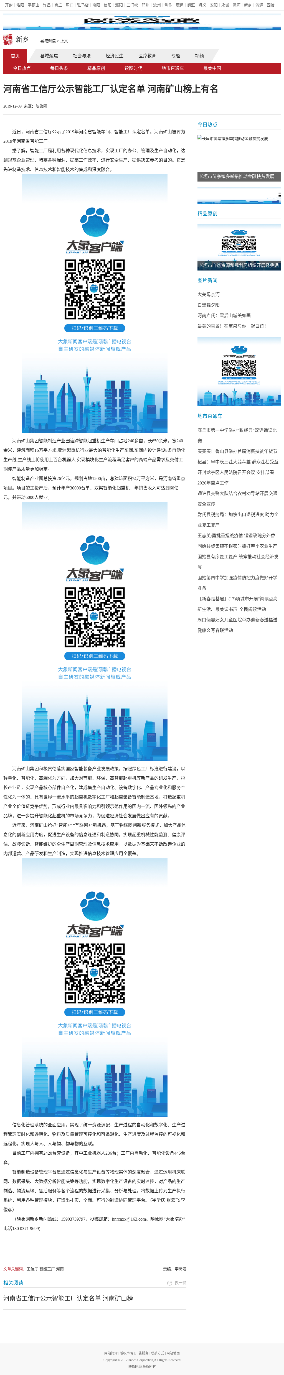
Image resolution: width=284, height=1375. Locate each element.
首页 (15, 55)
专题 (175, 55)
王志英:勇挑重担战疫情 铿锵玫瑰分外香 (236, 535)
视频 (199, 55)
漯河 (236, 5)
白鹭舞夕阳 (208, 305)
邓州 (145, 5)
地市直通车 (173, 68)
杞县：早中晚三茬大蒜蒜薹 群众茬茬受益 (237, 462)
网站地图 (173, 1353)
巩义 (202, 5)
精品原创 (96, 68)
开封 (9, 5)
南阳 (96, 5)
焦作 (168, 5)
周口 (69, 5)
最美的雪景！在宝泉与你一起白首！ (232, 326)
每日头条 (59, 68)
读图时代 (133, 68)
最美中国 (212, 68)
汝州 (157, 5)
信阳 (107, 5)
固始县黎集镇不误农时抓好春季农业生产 (237, 546)
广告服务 (142, 1353)
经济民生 (114, 55)
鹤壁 (191, 5)
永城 (225, 5)
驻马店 (83, 5)
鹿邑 (180, 5)
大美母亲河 (208, 294)
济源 (259, 5)
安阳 (214, 5)
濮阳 (119, 5)
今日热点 (22, 68)
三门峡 (132, 5)
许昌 (47, 5)
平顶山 (33, 5)
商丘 (58, 5)
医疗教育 (147, 55)
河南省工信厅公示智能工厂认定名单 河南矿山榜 (68, 1298)
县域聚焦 (48, 41)
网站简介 (111, 1353)
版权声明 (126, 1353)
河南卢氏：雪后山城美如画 (224, 315)
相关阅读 (13, 1283)
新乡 (248, 5)
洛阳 (20, 5)
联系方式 (157, 1353)
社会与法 (82, 55)
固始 (271, 5)
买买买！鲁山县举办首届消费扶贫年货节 (237, 451)
